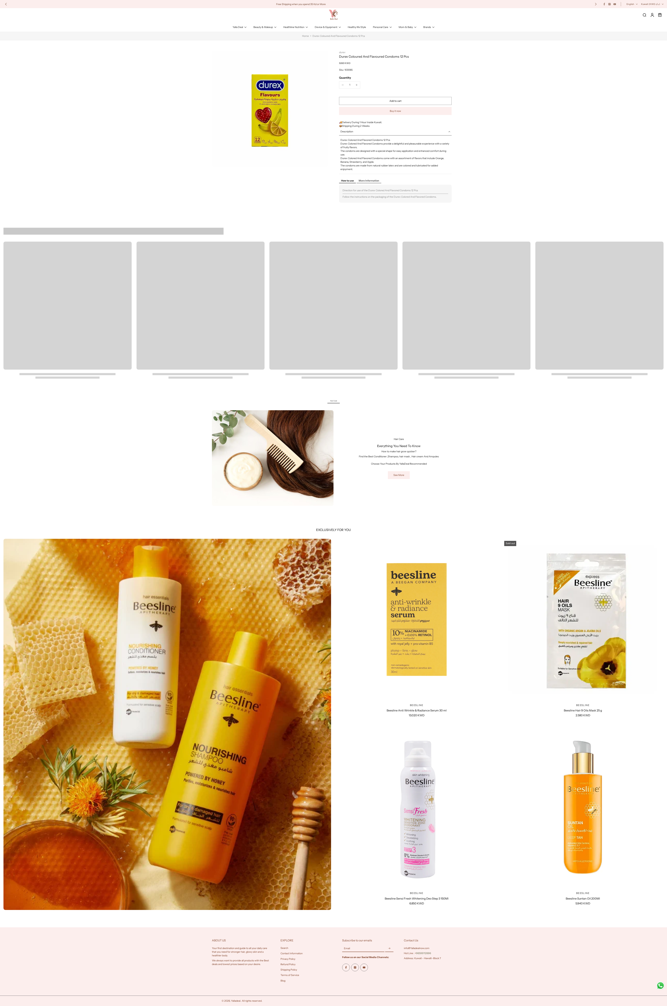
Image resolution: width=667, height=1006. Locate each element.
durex (342, 52)
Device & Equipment (326, 27)
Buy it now (395, 111)
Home (305, 36)
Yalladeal (235, 1000)
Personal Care (380, 27)
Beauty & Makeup (263, 27)
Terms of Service (290, 975)
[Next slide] (596, 4)
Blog (283, 980)
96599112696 (423, 953)
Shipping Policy (289, 969)
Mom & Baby (406, 27)
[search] (644, 14)
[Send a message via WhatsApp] (660, 985)
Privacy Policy (288, 958)
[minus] (342, 85)
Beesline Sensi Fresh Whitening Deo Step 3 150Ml (416, 898)
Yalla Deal (238, 27)
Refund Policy (288, 964)
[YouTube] (614, 4)
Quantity (345, 77)
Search (284, 948)
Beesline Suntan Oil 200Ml (583, 898)
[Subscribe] (389, 948)
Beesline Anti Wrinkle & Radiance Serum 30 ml (417, 710)
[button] (395, 101)
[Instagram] (609, 4)
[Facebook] (604, 4)
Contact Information (292, 953)
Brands (427, 27)
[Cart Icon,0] (660, 15)
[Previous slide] (6, 4)
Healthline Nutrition (293, 27)
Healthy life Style (357, 27)
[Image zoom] (270, 109)
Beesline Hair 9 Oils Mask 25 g (583, 710)
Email (347, 948)
